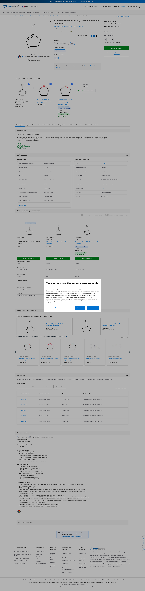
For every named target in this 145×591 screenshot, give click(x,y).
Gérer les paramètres (52, 308)
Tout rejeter (80, 308)
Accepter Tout (93, 308)
